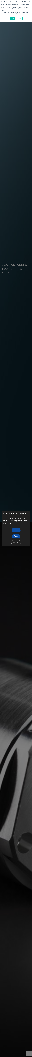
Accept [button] (12, 18)
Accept (16, 530)
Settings (16, 542)
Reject (16, 536)
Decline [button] (19, 18)
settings (9, 523)
